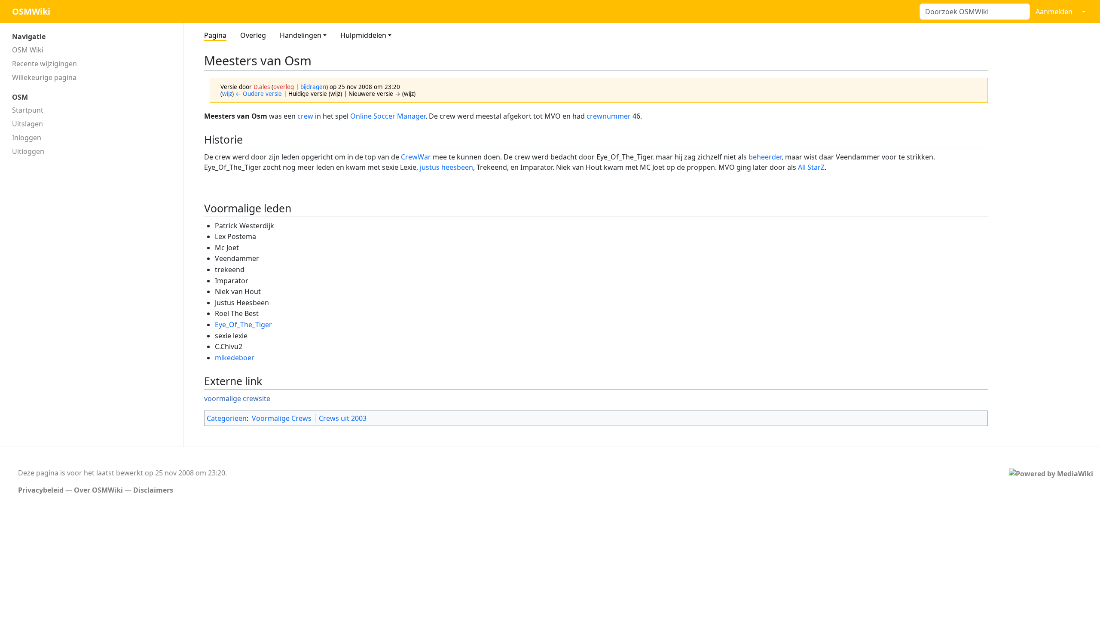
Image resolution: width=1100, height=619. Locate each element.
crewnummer (609, 116)
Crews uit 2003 (343, 418)
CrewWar (416, 157)
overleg (283, 87)
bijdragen (313, 87)
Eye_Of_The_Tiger (243, 324)
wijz (227, 94)
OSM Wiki (27, 50)
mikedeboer (234, 357)
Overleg (253, 35)
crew (305, 116)
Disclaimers (153, 490)
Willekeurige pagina (44, 77)
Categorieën (227, 418)
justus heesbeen (446, 167)
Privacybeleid (41, 490)
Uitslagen (27, 124)
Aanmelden (1054, 11)
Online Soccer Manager (387, 116)
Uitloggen (28, 151)
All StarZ (811, 167)
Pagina (215, 35)
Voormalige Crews (282, 418)
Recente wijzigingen (44, 63)
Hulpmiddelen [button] (363, 35)
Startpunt (27, 110)
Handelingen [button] (300, 35)
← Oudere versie (258, 94)
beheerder (765, 157)
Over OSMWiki (98, 490)
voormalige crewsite (237, 398)
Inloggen (26, 137)
